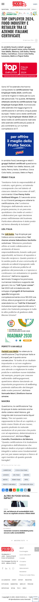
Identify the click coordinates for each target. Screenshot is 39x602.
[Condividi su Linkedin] (6, 490)
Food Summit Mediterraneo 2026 (20, 9)
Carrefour (7, 470)
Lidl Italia (9, 234)
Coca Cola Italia (21, 470)
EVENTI (14, 580)
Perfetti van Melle (10, 351)
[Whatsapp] (13, 568)
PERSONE (30, 584)
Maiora (26, 475)
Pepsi (26, 480)
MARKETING (14, 584)
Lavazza (6, 475)
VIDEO (24, 588)
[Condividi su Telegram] (21, 490)
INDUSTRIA (28, 580)
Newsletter (23, 572)
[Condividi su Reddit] (14, 490)
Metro (5, 480)
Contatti (22, 558)
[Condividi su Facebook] (3, 490)
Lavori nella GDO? (25, 555)
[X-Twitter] (10, 568)
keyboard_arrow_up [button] (37, 549)
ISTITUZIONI (5, 584)
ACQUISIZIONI (6, 580)
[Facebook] (3, 568)
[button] (3, 3)
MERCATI (22, 584)
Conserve (7, 528)
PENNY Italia (16, 480)
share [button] (36, 40)
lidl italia (16, 475)
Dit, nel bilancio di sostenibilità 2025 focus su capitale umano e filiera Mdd (19, 512)
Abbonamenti (24, 568)
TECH (18, 588)
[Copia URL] (29, 490)
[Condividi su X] (10, 490)
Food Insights (24, 551)
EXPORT (20, 580)
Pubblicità (23, 565)
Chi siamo (23, 561)
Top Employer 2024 (26, 484)
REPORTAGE (5, 588)
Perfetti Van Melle (9, 484)
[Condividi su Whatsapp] (18, 490)
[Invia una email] (25, 490)
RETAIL (6, 509)
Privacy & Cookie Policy (27, 575)
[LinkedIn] (6, 568)
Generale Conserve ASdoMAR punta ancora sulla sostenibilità (18, 532)
